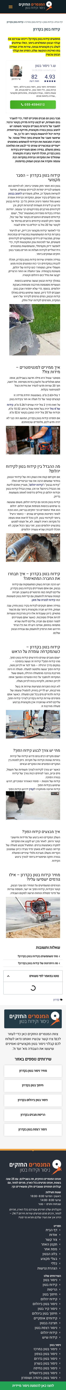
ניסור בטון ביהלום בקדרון (33, 1100)
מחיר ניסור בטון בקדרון (33, 1070)
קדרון (56, 1000)
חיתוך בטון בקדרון (33, 1085)
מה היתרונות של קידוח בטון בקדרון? (38, 963)
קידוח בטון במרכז (33, 22)
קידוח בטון (48, 22)
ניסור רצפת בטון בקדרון (33, 1129)
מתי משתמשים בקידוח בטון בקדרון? (38, 956)
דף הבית (59, 22)
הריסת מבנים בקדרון (33, 1114)
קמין (31, 789)
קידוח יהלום (36, 485)
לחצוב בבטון (15, 194)
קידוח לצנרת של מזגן (43, 600)
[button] (10, 6)
